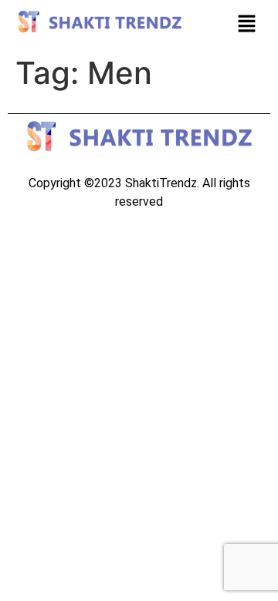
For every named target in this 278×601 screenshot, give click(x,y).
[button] (247, 24)
